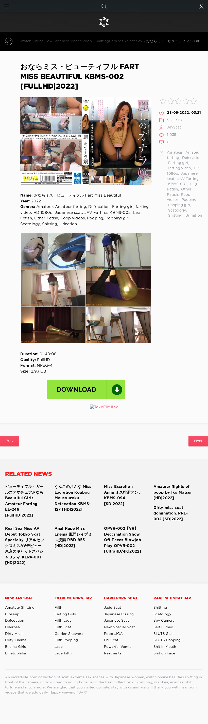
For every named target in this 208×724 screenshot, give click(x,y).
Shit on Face (164, 653)
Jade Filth (63, 653)
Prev (9, 441)
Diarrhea (12, 627)
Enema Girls (15, 646)
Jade (59, 646)
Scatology (176, 210)
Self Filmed (163, 627)
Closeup (12, 614)
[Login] (202, 6)
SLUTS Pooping (167, 640)
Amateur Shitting (19, 607)
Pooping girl (178, 205)
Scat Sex (174, 120)
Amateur (174, 152)
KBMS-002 (177, 184)
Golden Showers (69, 633)
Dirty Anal (14, 633)
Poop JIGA (113, 633)
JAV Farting (187, 179)
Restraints (112, 653)
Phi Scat (111, 640)
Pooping (188, 199)
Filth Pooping (66, 640)
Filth (58, 607)
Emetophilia (15, 653)
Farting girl (177, 163)
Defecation (191, 157)
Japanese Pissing (119, 614)
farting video (179, 168)
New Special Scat (119, 627)
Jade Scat (112, 607)
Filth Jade (63, 620)
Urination (193, 215)
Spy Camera (164, 620)
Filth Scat (63, 627)
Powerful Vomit (117, 646)
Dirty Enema (15, 640)
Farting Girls (65, 614)
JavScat (174, 127)
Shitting (174, 215)
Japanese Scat (116, 620)
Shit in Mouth (164, 646)
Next (198, 441)
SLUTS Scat (163, 633)
